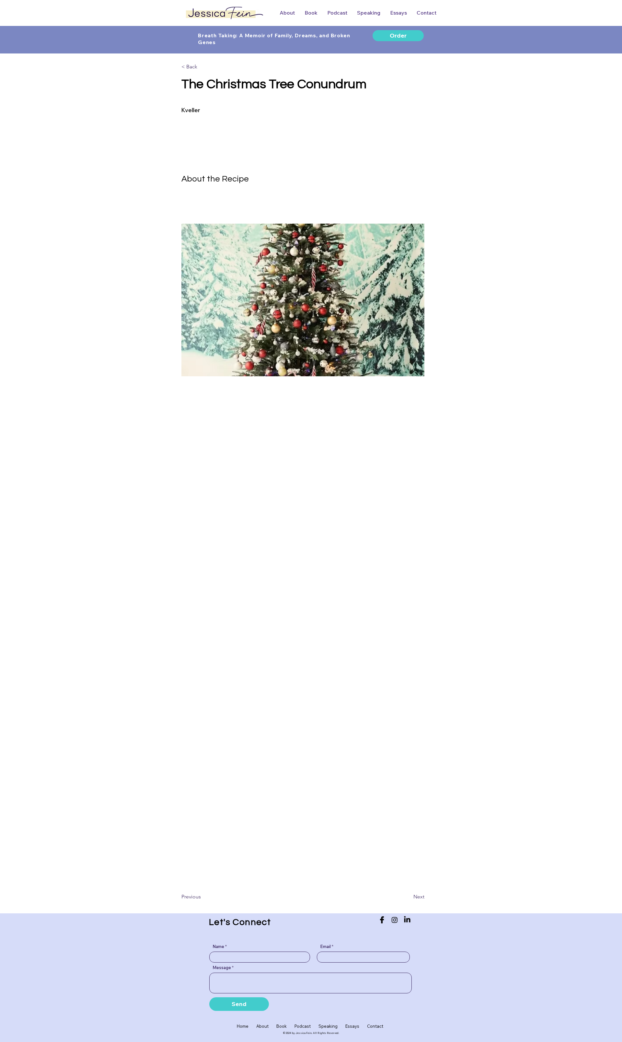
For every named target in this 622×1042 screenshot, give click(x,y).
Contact (375, 1026)
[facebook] (382, 920)
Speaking (331, 1026)
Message (222, 968)
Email (325, 946)
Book (281, 1026)
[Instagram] (394, 920)
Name (218, 946)
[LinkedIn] (407, 920)
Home (246, 1026)
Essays (352, 1026)
